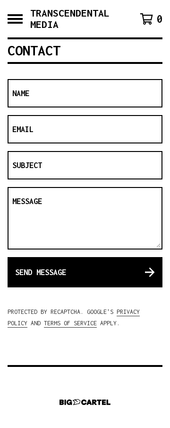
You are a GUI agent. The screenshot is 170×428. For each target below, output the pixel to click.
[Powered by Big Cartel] (85, 402)
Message (27, 201)
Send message (40, 272)
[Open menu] (15, 19)
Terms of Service (70, 323)
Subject (27, 165)
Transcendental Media (70, 19)
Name (20, 93)
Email (23, 129)
